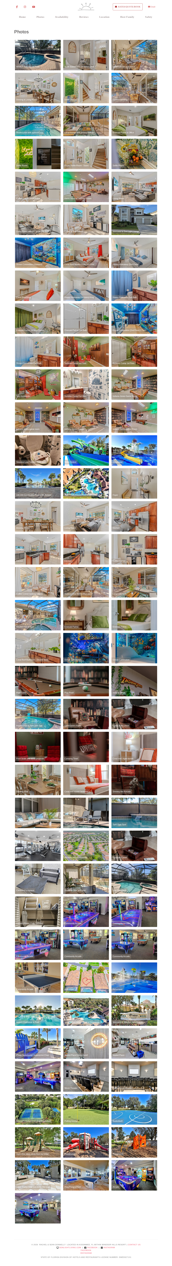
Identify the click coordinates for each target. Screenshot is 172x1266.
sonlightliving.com (70, 1248)
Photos (40, 17)
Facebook (92, 1248)
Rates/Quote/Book (129, 7)
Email (153, 7)
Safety (148, 17)
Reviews (84, 17)
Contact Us (134, 1245)
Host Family (127, 17)
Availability (61, 17)
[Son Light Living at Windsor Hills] (86, 7)
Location (104, 17)
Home (22, 17)
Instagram (109, 1248)
